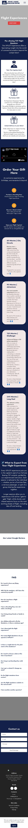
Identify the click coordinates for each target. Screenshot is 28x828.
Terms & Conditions (14, 805)
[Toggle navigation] (25, 2)
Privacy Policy (14, 807)
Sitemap (14, 810)
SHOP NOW (13, 23)
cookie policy (20, 822)
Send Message (14, 750)
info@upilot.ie (14, 796)
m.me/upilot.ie (17, 799)
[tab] (14, 584)
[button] (14, 584)
